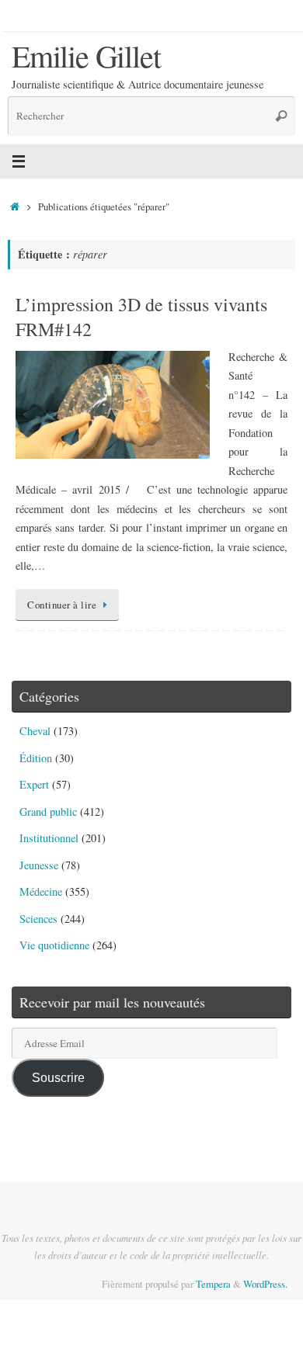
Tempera (213, 1284)
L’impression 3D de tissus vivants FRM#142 (141, 316)
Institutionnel (48, 838)
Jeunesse (38, 865)
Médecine (40, 891)
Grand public (48, 811)
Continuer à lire (61, 605)
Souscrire (58, 1077)
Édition (35, 758)
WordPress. (265, 1284)
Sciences (38, 918)
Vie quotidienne (54, 945)
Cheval (34, 730)
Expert (34, 784)
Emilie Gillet (86, 56)
